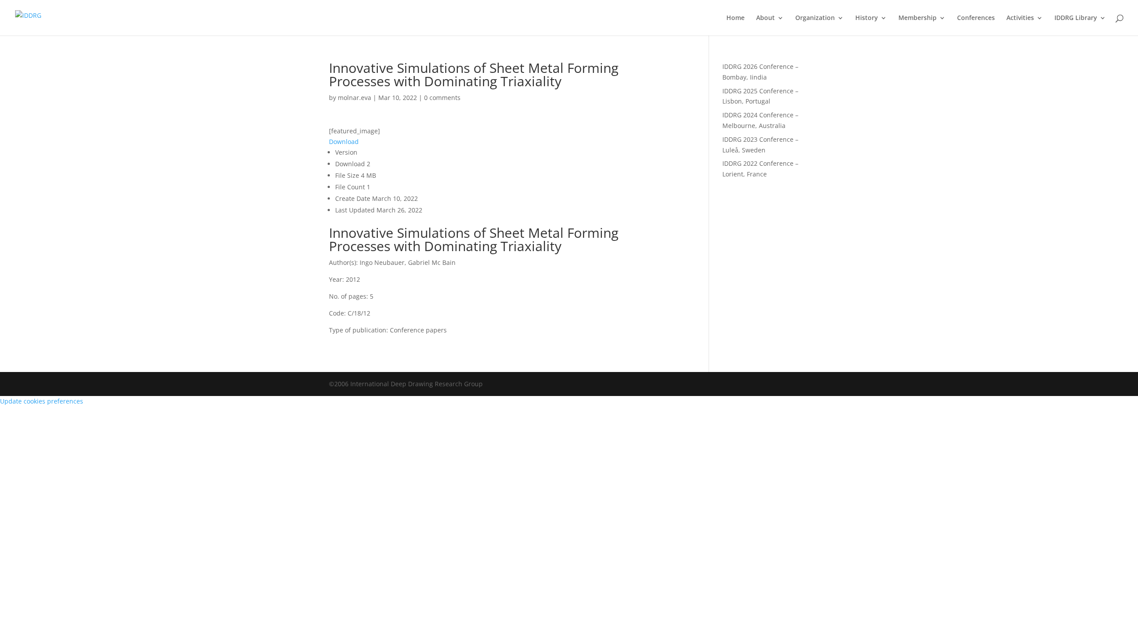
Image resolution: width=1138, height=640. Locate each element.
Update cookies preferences (41, 401)
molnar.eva (354, 97)
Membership (917, 18)
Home (735, 18)
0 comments (442, 97)
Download (344, 141)
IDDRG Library (1075, 18)
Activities (1020, 18)
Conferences (976, 18)
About (765, 18)
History (866, 18)
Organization (815, 18)
